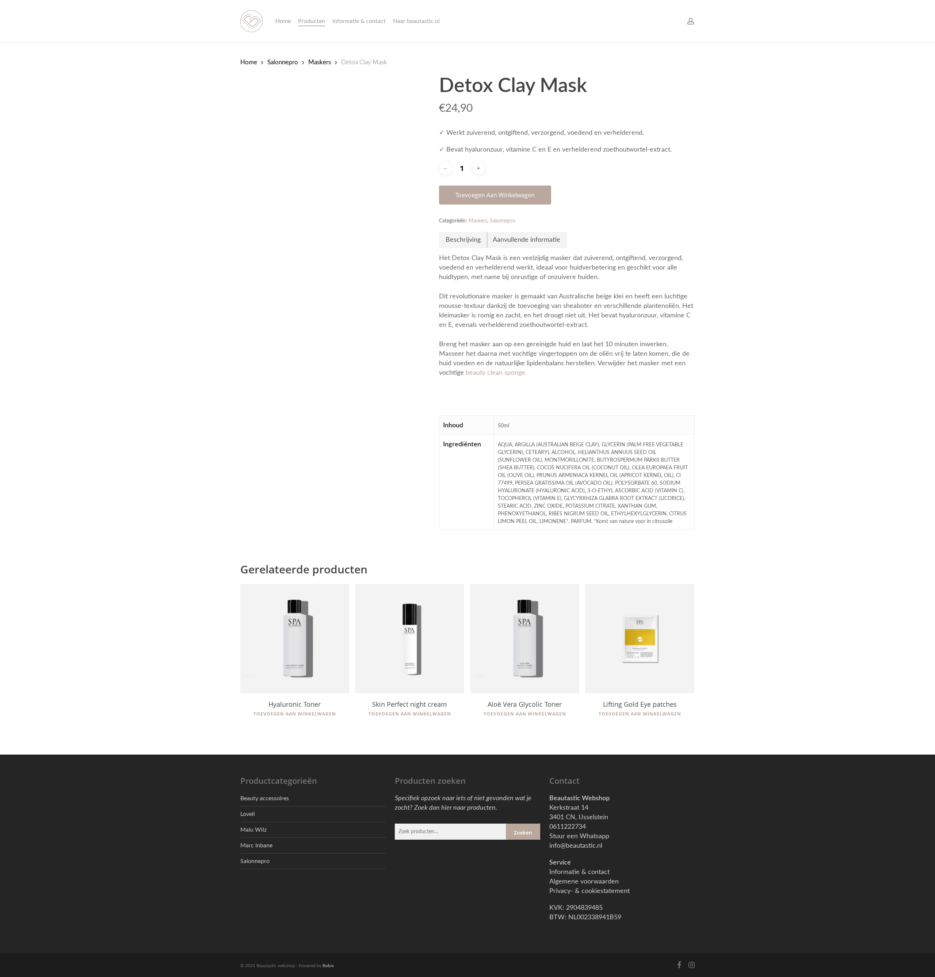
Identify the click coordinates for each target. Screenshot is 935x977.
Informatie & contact (579, 872)
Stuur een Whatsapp (579, 836)
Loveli (247, 814)
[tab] (463, 240)
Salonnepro (282, 62)
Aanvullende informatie (526, 240)
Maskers (319, 62)
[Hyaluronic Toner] (295, 638)
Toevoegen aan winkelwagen (495, 195)
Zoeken (523, 832)
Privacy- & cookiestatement (589, 891)
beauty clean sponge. (496, 373)
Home (248, 62)
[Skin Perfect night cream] (409, 638)
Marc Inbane (256, 845)
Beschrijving (463, 240)
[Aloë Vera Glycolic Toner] (524, 638)
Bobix (328, 965)
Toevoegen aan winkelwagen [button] (294, 714)
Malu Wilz (253, 830)
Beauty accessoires (264, 798)
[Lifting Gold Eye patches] (639, 638)
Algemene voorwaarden (584, 881)
